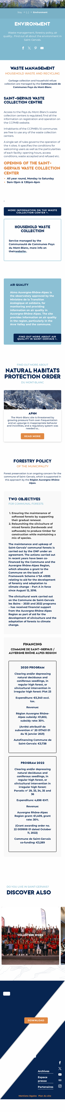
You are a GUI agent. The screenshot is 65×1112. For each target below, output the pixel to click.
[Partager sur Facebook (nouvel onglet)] (23, 48)
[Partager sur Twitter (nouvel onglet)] (29, 48)
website (20, 251)
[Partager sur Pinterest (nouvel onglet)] (35, 48)
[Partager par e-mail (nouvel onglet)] (42, 48)
